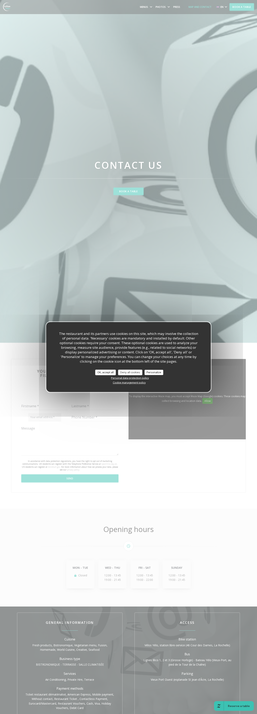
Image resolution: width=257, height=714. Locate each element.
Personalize (154, 372)
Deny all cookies (130, 372)
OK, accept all (105, 372)
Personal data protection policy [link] (130, 378)
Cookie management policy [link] (129, 382)
